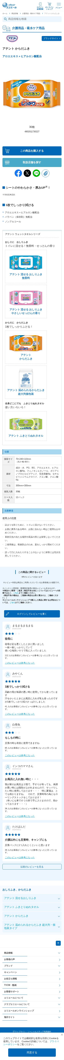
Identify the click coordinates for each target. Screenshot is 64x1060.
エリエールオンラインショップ (19, 1010)
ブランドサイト (50, 38)
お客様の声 (9, 959)
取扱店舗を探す (32, 162)
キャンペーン (10, 972)
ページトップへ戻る (58, 943)
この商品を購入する (32, 150)
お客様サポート (11, 991)
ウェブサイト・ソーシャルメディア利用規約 (33, 1032)
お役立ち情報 (10, 978)
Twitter (27, 173)
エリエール (9, 5)
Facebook (18, 173)
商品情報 (14, 13)
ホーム (4, 13)
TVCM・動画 (10, 985)
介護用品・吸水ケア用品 (31, 13)
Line (36, 173)
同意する (32, 1052)
